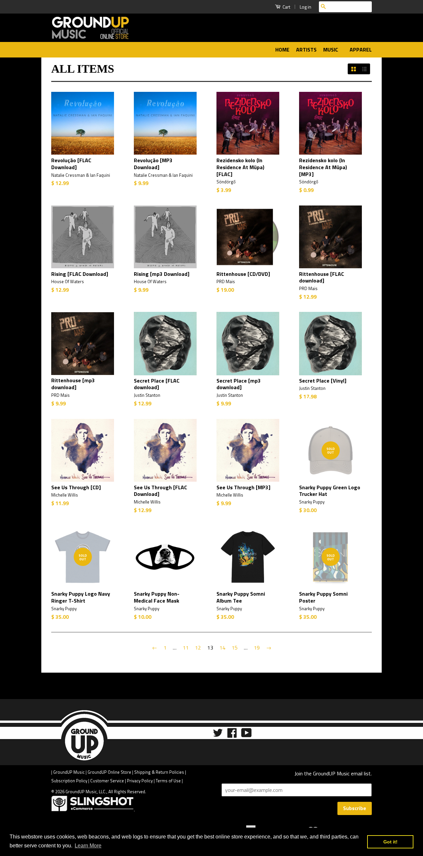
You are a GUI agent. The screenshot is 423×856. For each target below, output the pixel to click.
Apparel (361, 50)
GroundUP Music (69, 772)
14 (222, 647)
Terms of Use (168, 780)
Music (331, 50)
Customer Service (107, 780)
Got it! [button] (390, 841)
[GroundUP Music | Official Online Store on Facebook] (232, 734)
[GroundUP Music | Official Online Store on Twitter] (218, 734)
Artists (306, 50)
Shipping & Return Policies (159, 772)
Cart (286, 6)
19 (257, 647)
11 (186, 647)
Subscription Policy (69, 780)
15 (235, 647)
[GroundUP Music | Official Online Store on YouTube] (246, 734)
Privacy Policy (140, 780)
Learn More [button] (88, 845)
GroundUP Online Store (109, 772)
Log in (305, 6)
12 (198, 647)
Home (282, 50)
